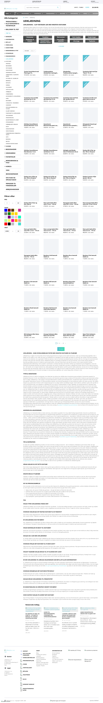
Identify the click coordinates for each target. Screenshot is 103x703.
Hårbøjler (8, 91)
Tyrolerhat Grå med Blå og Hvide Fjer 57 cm (31, 98)
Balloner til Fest (12, 29)
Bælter (8, 141)
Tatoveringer (9, 115)
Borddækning (75, 13)
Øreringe (8, 80)
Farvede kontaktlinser (12, 143)
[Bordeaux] (9, 210)
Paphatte (8, 83)
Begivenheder (26, 13)
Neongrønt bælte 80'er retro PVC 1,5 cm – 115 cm (70, 203)
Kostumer (8, 61)
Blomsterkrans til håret (12, 120)
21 (63, 343)
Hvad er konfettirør (41, 659)
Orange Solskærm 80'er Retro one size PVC (51, 334)
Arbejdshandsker (12, 189)
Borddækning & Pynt (12, 50)
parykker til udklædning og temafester (67, 405)
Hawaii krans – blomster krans (12, 75)
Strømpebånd (9, 94)
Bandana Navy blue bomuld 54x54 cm (69, 282)
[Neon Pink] (12, 220)
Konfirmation (10, 39)
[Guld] (16, 213)
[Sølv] (12, 223)
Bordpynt (54, 654)
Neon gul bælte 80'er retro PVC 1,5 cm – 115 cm (31, 229)
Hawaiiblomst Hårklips (12, 124)
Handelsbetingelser (29, 657)
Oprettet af (94, 700)
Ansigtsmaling (10, 117)
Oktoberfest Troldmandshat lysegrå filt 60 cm (70, 73)
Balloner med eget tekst (42, 662)
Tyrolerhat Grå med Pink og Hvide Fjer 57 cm (51, 98)
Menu (8, 13)
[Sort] (9, 223)
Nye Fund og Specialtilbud (11, 179)
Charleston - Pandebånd (12, 103)
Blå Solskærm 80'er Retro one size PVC (31, 334)
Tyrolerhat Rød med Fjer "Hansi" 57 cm (90, 72)
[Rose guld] (19, 220)
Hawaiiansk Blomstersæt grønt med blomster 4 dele (51, 125)
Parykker (8, 63)
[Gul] (12, 213)
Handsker (8, 105)
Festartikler (38, 13)
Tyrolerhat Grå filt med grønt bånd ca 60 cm (90, 98)
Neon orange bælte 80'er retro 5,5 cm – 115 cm (51, 229)
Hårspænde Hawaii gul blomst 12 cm (90, 124)
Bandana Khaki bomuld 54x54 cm (31, 308)
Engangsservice (10, 56)
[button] (29, 50)
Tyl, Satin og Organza (57, 659)
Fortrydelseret (27, 667)
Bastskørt (8, 100)
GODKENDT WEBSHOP (28, 684)
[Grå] (5, 213)
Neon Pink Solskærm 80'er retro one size (89, 334)
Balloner (64, 13)
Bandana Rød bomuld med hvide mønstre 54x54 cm (50, 309)
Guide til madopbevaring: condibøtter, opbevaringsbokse (50, 614)
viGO (7, 170)
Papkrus (54, 656)
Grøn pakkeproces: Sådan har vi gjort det (88, 613)
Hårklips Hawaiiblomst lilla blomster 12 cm (31, 151)
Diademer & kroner (11, 72)
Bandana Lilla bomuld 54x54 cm (30, 282)
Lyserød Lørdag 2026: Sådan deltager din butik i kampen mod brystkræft (69, 616)
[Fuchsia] (19, 210)
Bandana (8, 139)
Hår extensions (10, 131)
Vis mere (61, 349)
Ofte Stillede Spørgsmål (27, 654)
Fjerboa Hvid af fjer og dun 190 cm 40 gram (69, 177)
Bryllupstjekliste (40, 657)
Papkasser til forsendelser (11, 184)
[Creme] (16, 210)
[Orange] (16, 220)
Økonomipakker (12, 174)
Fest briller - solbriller (12, 78)
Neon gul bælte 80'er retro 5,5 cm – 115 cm (69, 229)
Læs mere (27, 632)
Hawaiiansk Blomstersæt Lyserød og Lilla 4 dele (70, 125)
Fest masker (9, 68)
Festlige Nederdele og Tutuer (11, 108)
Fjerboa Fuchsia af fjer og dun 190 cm (89, 177)
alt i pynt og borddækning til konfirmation (56, 565)
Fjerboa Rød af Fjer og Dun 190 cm (30, 203)
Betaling (25, 671)
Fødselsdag (9, 45)
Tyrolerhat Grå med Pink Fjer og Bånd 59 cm (70, 98)
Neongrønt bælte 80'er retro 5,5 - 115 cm (30, 256)
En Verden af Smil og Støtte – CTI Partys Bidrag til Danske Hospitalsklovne (32, 616)
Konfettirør (9, 47)
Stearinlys (38, 661)
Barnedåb (9, 36)
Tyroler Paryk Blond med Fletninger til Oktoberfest (31, 73)
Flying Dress (55, 657)
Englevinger (9, 70)
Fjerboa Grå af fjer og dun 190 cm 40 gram (50, 177)
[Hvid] (19, 213)
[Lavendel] (5, 217)
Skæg (7, 98)
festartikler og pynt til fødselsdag (68, 436)
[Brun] (12, 210)
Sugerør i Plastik (40, 665)
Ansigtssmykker (10, 128)
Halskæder (9, 87)
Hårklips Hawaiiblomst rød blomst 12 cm (50, 151)
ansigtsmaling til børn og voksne (31, 460)
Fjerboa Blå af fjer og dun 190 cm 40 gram (89, 151)
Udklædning (9, 59)
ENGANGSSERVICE (51, 13)
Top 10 (16, 13)
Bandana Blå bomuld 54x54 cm (50, 282)
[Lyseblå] (12, 217)
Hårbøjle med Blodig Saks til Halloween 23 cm (70, 151)
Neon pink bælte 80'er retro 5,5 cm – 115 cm (89, 229)
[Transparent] (16, 223)
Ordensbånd (10, 153)
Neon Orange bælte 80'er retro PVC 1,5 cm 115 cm (90, 203)
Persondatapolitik (28, 660)
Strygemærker (9, 122)
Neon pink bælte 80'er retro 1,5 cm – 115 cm (50, 203)
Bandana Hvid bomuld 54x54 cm (50, 256)
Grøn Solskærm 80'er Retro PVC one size (69, 334)
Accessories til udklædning (13, 96)
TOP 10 (8, 33)
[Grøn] (9, 213)
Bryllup (8, 42)
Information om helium (42, 664)
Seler (7, 126)
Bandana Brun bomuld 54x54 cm (70, 256)
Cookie (25, 664)
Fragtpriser (26, 674)
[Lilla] (9, 217)
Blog (37, 653)
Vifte (7, 137)
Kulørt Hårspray (10, 111)
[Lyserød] (16, 217)
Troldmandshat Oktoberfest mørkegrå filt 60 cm (50, 73)
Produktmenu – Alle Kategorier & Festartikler (12, 24)
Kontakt (25, 651)
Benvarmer (9, 65)
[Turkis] (19, 223)
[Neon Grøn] (5, 220)
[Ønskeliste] (68, 7)
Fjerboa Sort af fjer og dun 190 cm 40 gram (30, 177)
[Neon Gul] (9, 220)
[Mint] (19, 217)
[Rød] (5, 223)
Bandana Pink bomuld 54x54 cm (89, 256)
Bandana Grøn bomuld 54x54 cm (90, 282)
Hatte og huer (9, 89)
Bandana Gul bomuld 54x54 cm (69, 308)
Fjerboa (8, 85)
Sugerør (8, 146)
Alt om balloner (56, 653)
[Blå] (5, 210)
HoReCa (86, 13)
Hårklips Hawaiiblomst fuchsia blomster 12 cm (31, 124)
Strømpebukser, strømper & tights (13, 134)
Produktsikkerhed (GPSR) (28, 689)
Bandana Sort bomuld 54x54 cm (89, 308)
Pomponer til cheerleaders (13, 113)
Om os (24, 679)
